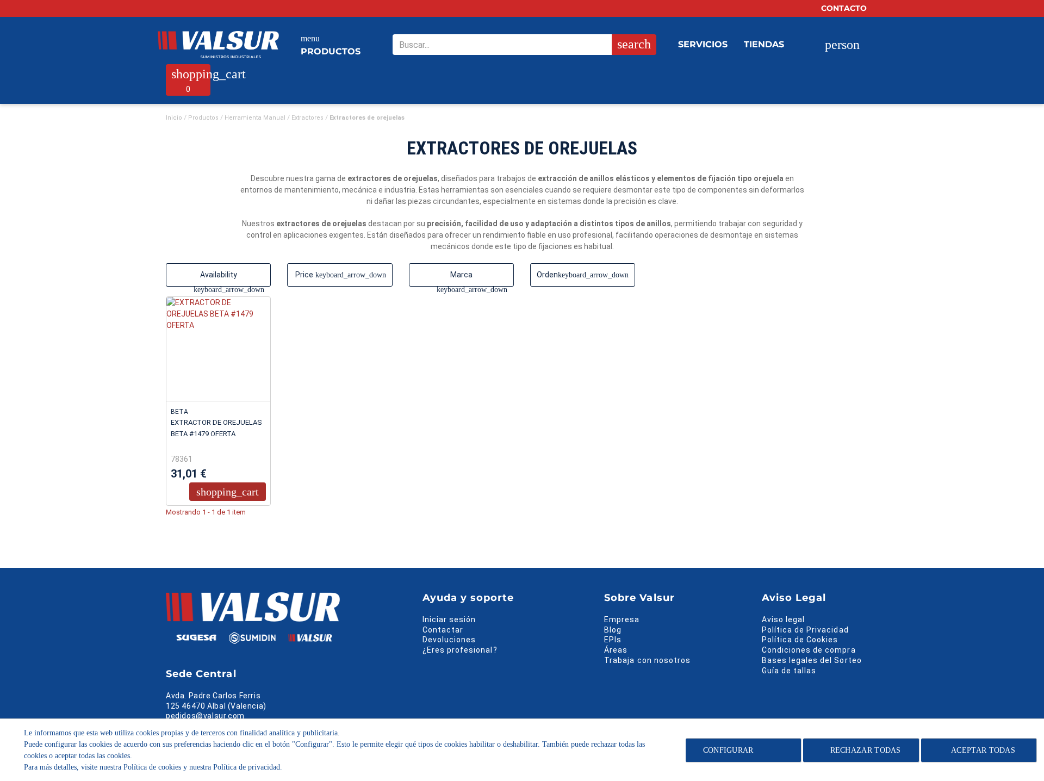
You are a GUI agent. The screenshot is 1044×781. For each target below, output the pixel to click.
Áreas (615, 650)
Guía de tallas (789, 670)
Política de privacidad (246, 767)
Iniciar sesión (449, 619)
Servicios (703, 44)
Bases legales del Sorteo (812, 660)
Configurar (726, 750)
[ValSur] (218, 44)
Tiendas (764, 44)
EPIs (613, 639)
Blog (613, 629)
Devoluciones (449, 639)
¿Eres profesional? (460, 650)
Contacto (845, 8)
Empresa (621, 619)
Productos (331, 45)
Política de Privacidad (805, 629)
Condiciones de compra (809, 650)
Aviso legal (783, 619)
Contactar (442, 629)
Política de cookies (152, 767)
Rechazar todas (865, 750)
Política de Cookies (800, 639)
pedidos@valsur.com (205, 715)
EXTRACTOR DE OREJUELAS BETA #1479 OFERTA (216, 428)
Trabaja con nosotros (647, 660)
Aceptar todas (983, 750)
